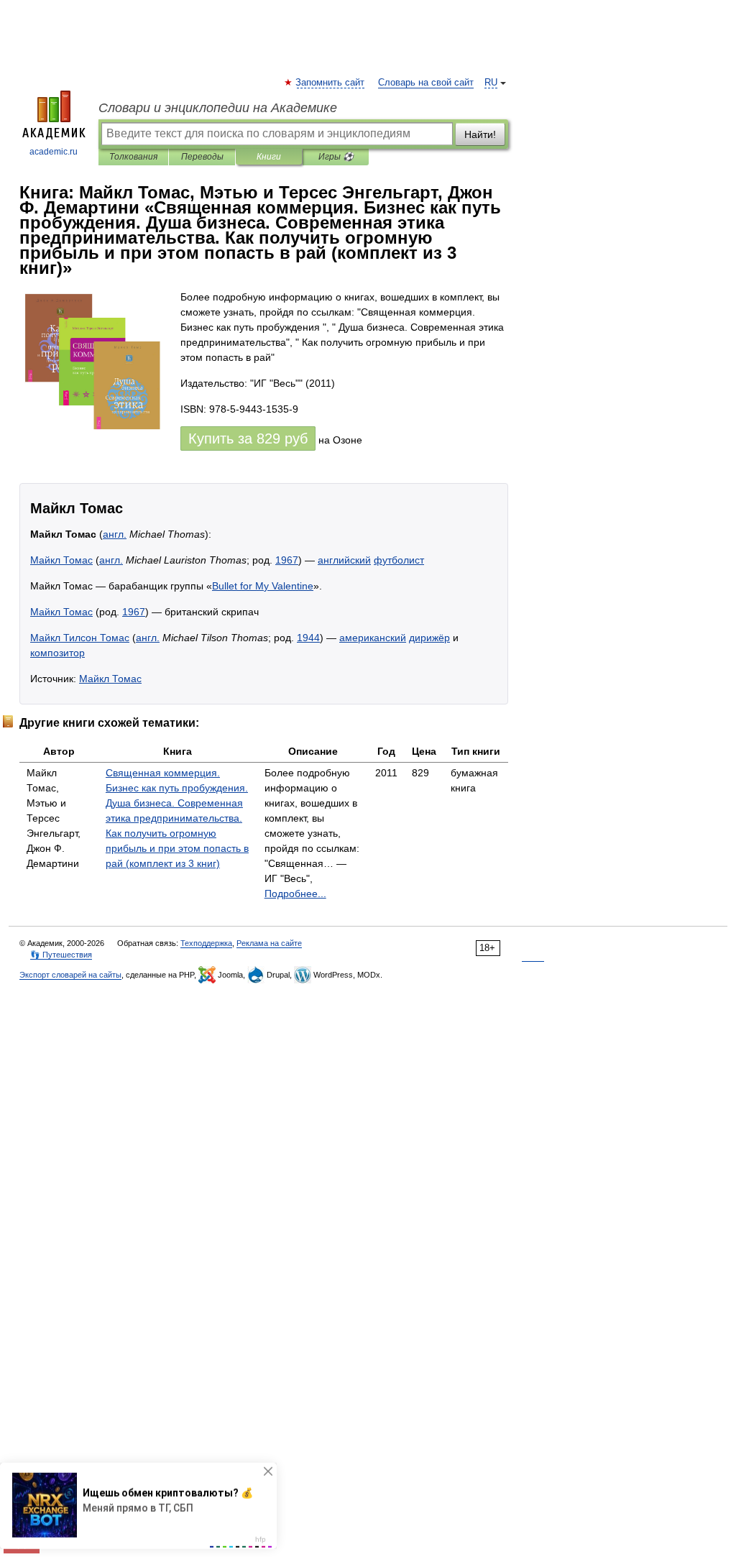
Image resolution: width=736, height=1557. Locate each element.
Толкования (133, 157)
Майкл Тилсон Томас (79, 637)
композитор (57, 652)
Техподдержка (206, 943)
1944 (308, 637)
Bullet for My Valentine (262, 586)
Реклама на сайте (269, 943)
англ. (114, 534)
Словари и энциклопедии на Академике (217, 108)
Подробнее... (295, 893)
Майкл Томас (61, 560)
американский (372, 637)
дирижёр (429, 637)
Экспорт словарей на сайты (70, 974)
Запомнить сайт (330, 83)
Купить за (248, 438)
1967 (286, 560)
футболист (399, 560)
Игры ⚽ (336, 157)
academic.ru (53, 152)
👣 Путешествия (61, 954)
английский (344, 560)
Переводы (202, 157)
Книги (269, 157)
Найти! (480, 134)
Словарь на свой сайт (426, 83)
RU (490, 83)
